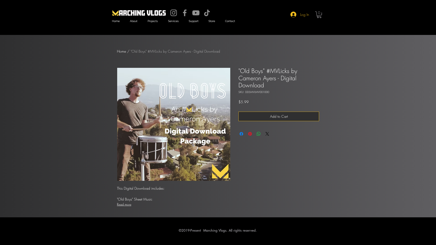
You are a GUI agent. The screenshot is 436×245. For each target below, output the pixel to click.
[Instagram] (173, 12)
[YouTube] (195, 12)
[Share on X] (267, 134)
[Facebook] (184, 12)
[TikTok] (207, 12)
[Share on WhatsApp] (258, 134)
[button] (133, 21)
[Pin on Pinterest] (250, 134)
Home (121, 51)
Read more (124, 204)
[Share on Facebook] (241, 134)
